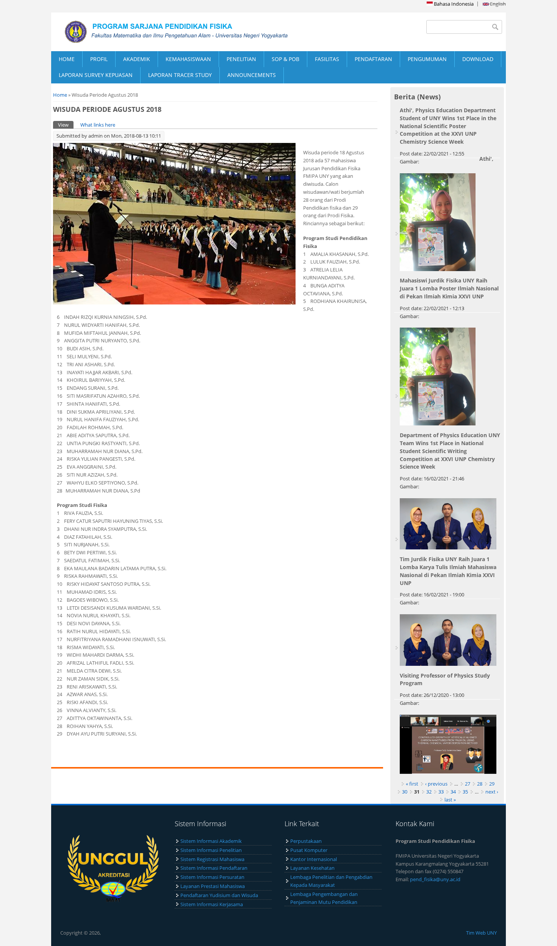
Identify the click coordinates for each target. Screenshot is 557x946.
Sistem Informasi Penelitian (211, 850)
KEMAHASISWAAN (188, 59)
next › (491, 791)
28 (479, 783)
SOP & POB (285, 59)
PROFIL (99, 59)
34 (453, 791)
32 (429, 791)
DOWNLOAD (477, 59)
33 (441, 791)
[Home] (164, 31)
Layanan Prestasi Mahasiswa (212, 886)
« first (412, 783)
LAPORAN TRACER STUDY (180, 74)
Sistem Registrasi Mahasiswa (212, 859)
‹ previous (436, 783)
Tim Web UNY (481, 932)
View (66, 124)
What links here (97, 124)
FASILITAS (327, 59)
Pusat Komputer (308, 850)
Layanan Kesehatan (312, 867)
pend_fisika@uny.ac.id (435, 879)
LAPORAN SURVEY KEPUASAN (96, 74)
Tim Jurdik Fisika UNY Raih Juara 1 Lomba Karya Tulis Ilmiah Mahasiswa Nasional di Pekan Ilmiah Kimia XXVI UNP (448, 570)
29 (491, 783)
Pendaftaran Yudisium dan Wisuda (219, 895)
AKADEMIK (136, 59)
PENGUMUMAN (427, 59)
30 (404, 791)
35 (465, 791)
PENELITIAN (241, 59)
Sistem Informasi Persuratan (212, 877)
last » (450, 799)
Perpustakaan (306, 841)
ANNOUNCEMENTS (251, 74)
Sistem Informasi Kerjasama (211, 904)
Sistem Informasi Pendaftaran (213, 867)
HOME (67, 59)
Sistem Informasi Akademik (211, 841)
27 (467, 783)
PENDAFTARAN (373, 59)
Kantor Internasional (313, 859)
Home (60, 94)
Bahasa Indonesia (453, 3)
